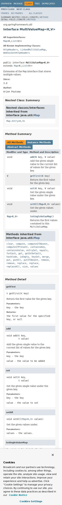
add (32, 157)
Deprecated (48, 3)
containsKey (37, 247)
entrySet (31, 250)
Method (44, 17)
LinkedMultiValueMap (33, 49)
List (14, 41)
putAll (17, 260)
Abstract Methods (19, 147)
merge (45, 256)
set (32, 188)
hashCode (11, 256)
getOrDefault (33, 253)
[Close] (52, 455)
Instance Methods (39, 142)
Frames (5, 13)
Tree (37, 3)
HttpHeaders (10, 49)
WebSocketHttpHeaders (16, 52)
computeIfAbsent (37, 243)
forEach (11, 253)
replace (21, 263)
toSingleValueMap (40, 216)
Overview (6, 3)
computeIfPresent (17, 247)
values (34, 266)
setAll (34, 204)
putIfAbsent (31, 260)
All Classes (35, 13)
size (25, 266)
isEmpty (24, 256)
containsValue (15, 250)
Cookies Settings (31, 501)
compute (20, 243)
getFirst (35, 176)
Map (5, 41)
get (20, 253)
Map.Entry (12, 121)
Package (18, 3)
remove (45, 260)
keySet (36, 256)
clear (9, 243)
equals (43, 250)
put (8, 260)
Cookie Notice (17, 495)
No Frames (17, 13)
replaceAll (13, 266)
